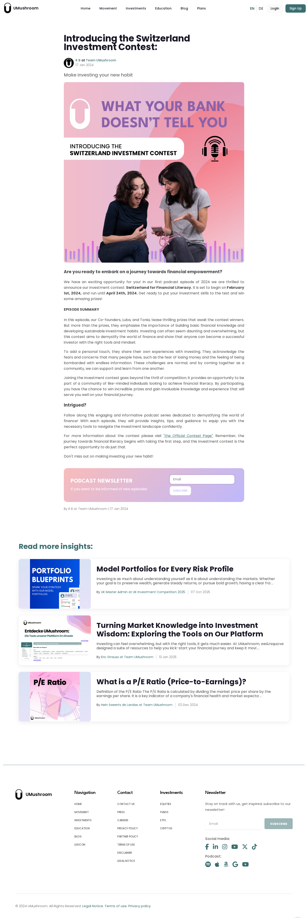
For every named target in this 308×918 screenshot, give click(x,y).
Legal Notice (126, 861)
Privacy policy (127, 828)
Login (275, 8)
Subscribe (180, 491)
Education (163, 8)
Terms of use (126, 844)
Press (121, 812)
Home (85, 8)
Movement (108, 8)
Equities (165, 804)
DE (261, 8)
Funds (164, 812)
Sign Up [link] (296, 8)
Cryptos (166, 828)
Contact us (126, 804)
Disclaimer (124, 853)
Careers (122, 820)
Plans (201, 8)
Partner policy (127, 836)
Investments (136, 8)
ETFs (163, 820)
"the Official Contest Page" (188, 435)
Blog (184, 8)
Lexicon (79, 844)
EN (252, 8)
